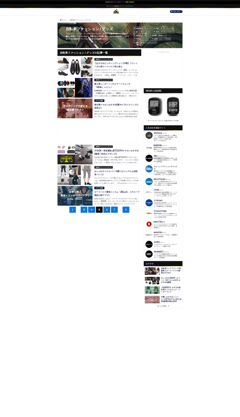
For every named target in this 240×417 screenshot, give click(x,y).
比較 (157, 28)
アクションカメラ (168, 28)
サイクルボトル (147, 31)
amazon (160, 232)
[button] (163, 107)
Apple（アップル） (142, 35)
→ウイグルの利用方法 (160, 140)
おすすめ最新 (99, 100)
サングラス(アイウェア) (149, 42)
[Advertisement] (99, 131)
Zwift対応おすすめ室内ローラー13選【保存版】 (120, 2)
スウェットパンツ (168, 31)
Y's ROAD (158, 200)
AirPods (139, 28)
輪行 (137, 31)
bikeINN (161, 145)
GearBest (161, 252)
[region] (163, 109)
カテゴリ (176, 11)
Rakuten (159, 222)
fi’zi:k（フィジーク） (143, 38)
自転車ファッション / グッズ (104, 59)
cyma (158, 190)
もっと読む (162, 306)
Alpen (159, 242)
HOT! (157, 31)
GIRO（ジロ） (158, 38)
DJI (168, 38)
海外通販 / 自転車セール (159, 35)
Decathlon (162, 179)
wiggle (160, 133)
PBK (160, 156)
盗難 (137, 42)
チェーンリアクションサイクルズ (166, 167)
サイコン (149, 28)
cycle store (160, 211)
